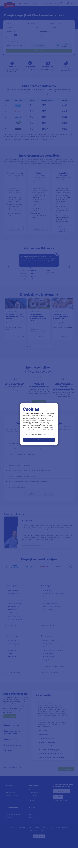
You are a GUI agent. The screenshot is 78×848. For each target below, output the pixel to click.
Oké (39, 439)
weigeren (52, 427)
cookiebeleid (46, 434)
